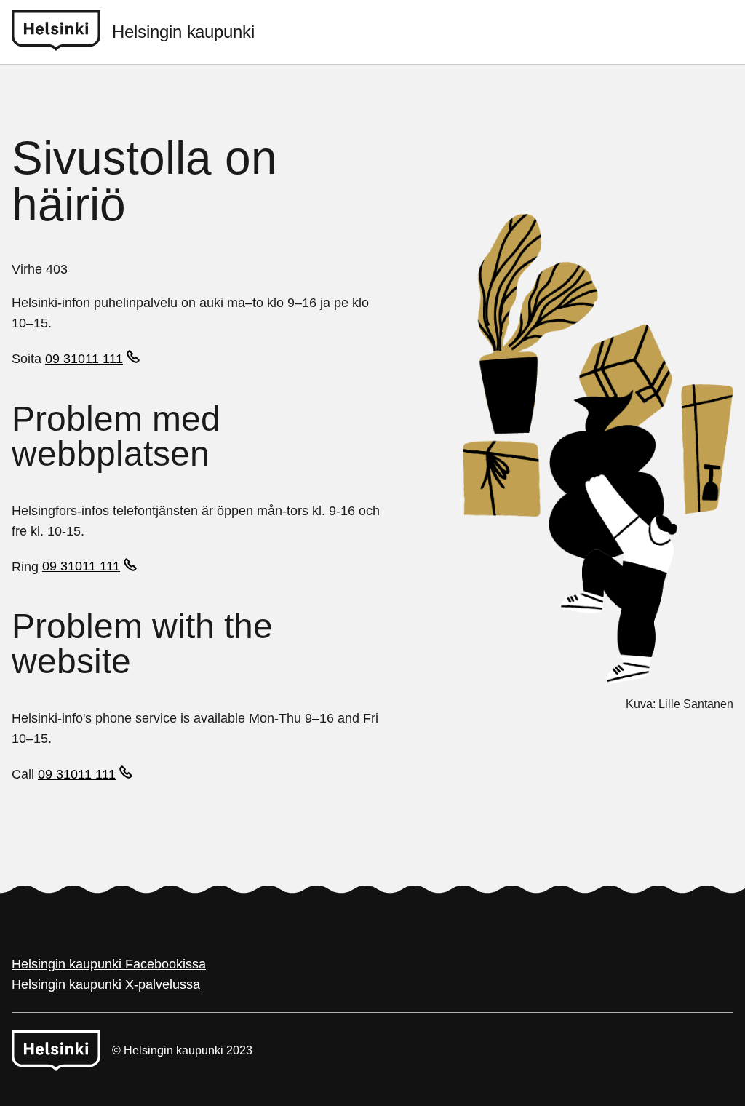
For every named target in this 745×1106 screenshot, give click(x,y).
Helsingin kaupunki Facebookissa (109, 964)
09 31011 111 (84, 358)
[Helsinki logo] (62, 32)
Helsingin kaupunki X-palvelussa (106, 984)
